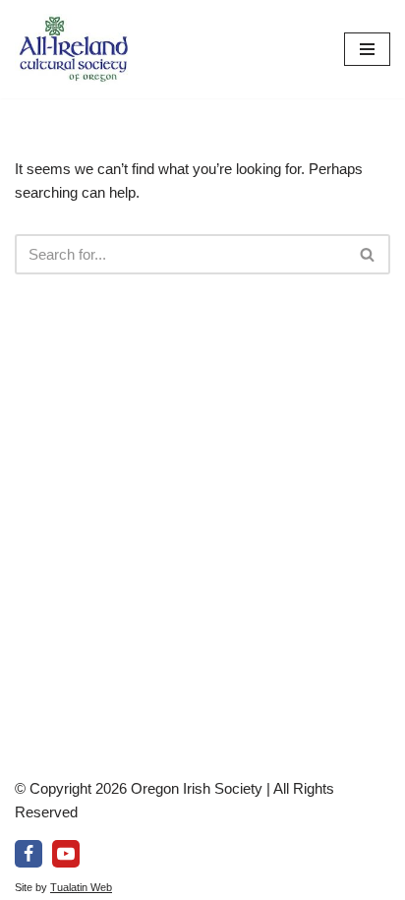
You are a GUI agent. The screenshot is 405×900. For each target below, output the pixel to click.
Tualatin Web (81, 887)
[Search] (368, 254)
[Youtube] (66, 854)
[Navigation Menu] (367, 49)
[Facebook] (28, 854)
